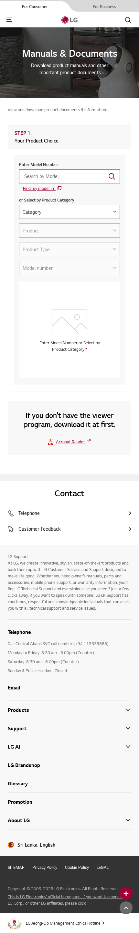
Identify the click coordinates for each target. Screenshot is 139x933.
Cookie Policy (77, 867)
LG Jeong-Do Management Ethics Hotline (63, 923)
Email (14, 687)
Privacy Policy (44, 867)
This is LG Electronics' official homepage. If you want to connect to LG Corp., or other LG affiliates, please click (68, 900)
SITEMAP (16, 867)
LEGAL (103, 867)
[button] (69, 728)
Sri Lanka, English (36, 844)
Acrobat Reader (70, 442)
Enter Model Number (38, 164)
